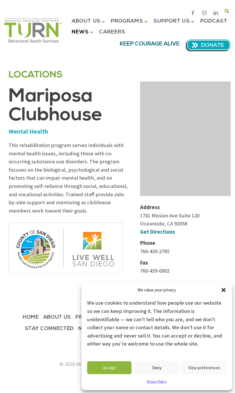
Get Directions (157, 232)
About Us (86, 21)
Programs (127, 21)
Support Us (172, 21)
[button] (223, 290)
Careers (112, 32)
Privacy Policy (157, 381)
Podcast (214, 21)
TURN (33, 30)
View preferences (204, 367)
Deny (157, 367)
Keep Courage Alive (150, 44)
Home (31, 317)
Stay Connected (49, 329)
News (80, 32)
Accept (109, 367)
